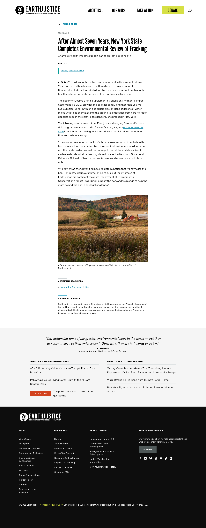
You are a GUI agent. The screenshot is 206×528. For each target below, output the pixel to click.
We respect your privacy (51, 504)
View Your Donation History (103, 466)
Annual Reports (26, 465)
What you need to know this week (125, 361)
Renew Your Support (64, 453)
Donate (173, 10)
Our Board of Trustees (29, 448)
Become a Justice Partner (66, 457)
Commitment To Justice (31, 453)
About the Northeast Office (75, 287)
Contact (23, 484)
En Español (24, 443)
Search (189, 10)
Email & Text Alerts (63, 448)
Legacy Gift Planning (64, 462)
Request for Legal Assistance (27, 491)
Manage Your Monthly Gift (102, 439)
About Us (94, 10)
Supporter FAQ (61, 472)
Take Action (145, 10)
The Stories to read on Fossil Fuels (49, 361)
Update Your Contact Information (100, 460)
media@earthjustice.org (73, 70)
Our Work (119, 10)
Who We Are (25, 439)
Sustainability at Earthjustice (27, 459)
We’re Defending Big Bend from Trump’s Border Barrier (138, 379)
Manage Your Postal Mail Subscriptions (102, 453)
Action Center (61, 443)
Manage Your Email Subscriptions (99, 445)
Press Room (70, 24)
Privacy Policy (26, 479)
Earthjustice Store (63, 467)
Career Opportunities (29, 475)
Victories (23, 470)
